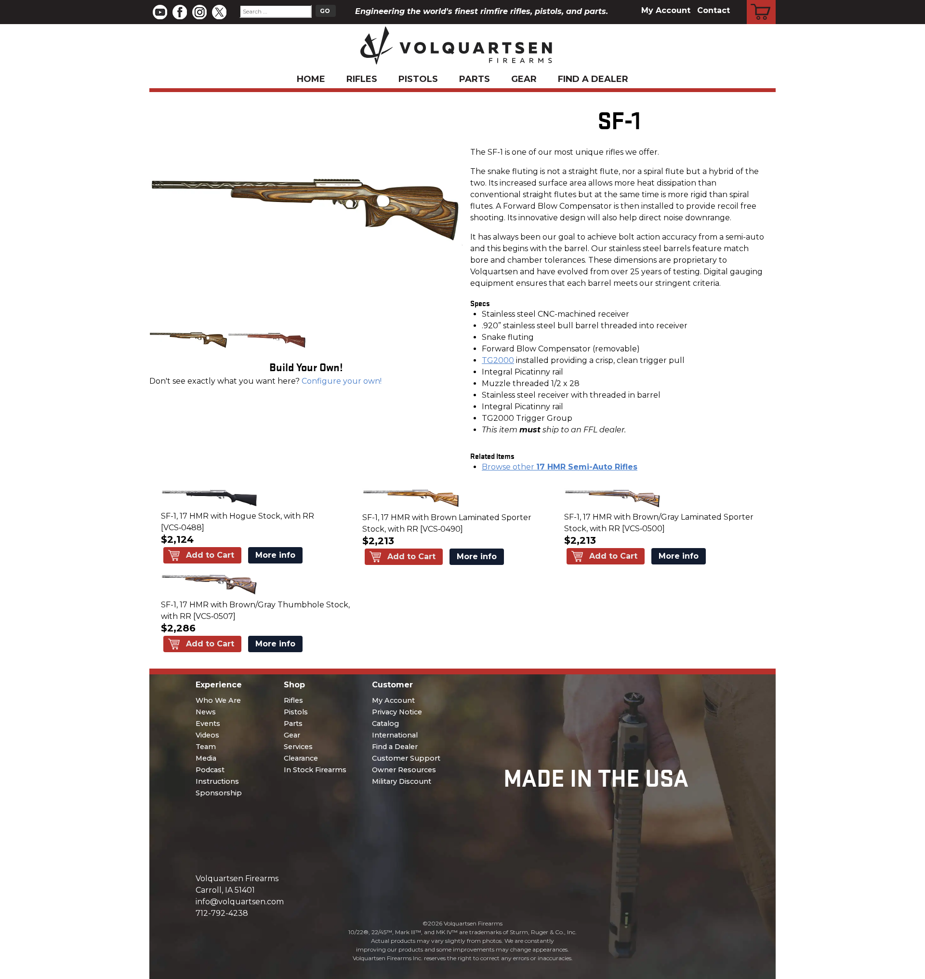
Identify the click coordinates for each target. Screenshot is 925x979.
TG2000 (498, 360)
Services (298, 746)
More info (275, 555)
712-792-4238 (222, 913)
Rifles (361, 79)
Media (206, 758)
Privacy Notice (397, 712)
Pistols (418, 79)
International (395, 735)
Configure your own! (342, 381)
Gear (524, 79)
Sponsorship (219, 793)
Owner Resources (404, 769)
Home (311, 79)
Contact (713, 10)
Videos (207, 735)
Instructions (217, 781)
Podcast (210, 769)
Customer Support (406, 758)
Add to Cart (210, 555)
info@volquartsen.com (240, 901)
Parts (474, 79)
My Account (665, 10)
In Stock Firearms (315, 769)
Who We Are (218, 700)
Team (206, 746)
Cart (761, 1)
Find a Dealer (593, 79)
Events (208, 723)
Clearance (301, 758)
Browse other (559, 466)
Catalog (385, 723)
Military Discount (401, 781)
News (206, 712)
